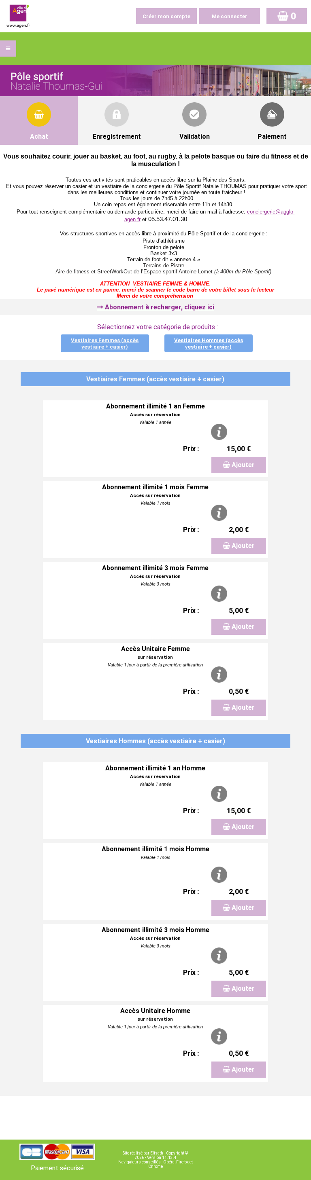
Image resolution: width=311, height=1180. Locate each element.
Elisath (157, 1153)
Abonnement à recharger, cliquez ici (159, 307)
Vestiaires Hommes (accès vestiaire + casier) (208, 343)
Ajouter (243, 465)
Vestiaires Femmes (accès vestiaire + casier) (104, 343)
